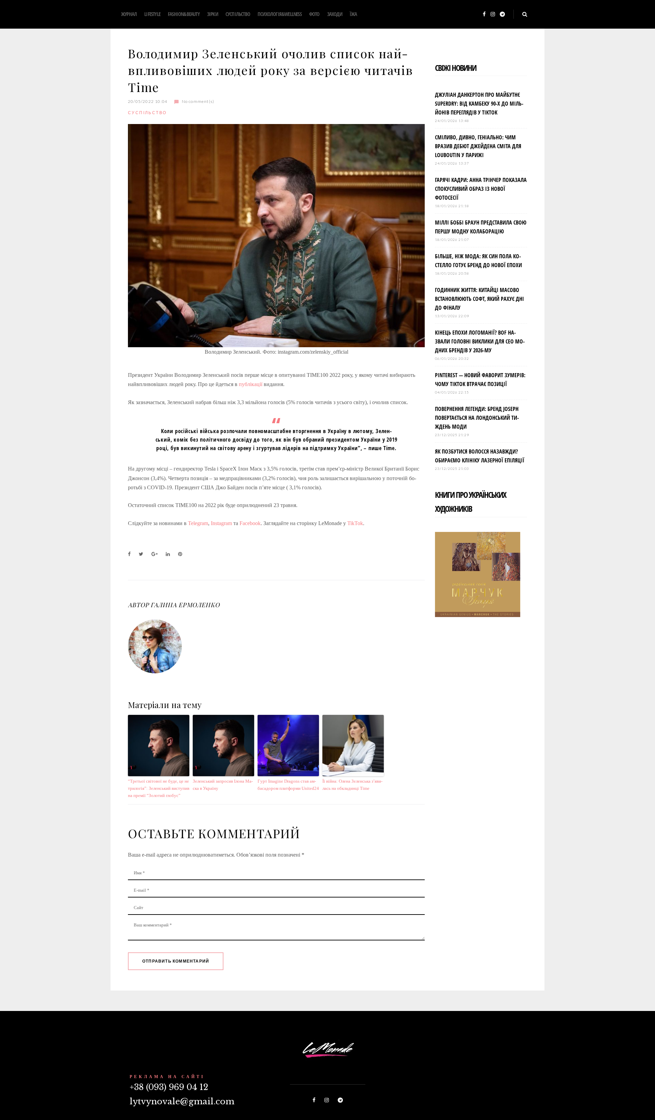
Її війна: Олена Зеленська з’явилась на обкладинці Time (352, 785)
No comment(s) (198, 101)
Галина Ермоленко (184, 605)
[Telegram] (502, 14)
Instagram (222, 523)
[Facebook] (484, 14)
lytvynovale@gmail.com (182, 1101)
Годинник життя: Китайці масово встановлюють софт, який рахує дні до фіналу (479, 298)
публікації (250, 384)
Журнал (129, 14)
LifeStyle (152, 14)
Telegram (198, 523)
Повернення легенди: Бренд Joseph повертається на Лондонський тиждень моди (477, 417)
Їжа (353, 14)
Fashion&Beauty (184, 14)
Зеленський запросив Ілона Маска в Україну (223, 785)
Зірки (212, 14)
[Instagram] (493, 14)
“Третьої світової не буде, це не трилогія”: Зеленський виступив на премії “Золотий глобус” (158, 788)
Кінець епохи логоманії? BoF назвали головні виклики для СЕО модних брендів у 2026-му (480, 341)
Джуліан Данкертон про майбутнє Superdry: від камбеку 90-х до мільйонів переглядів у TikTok (479, 103)
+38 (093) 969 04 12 (169, 1087)
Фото (314, 14)
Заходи (334, 14)
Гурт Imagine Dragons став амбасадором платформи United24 (288, 785)
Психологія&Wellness (280, 14)
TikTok (355, 523)
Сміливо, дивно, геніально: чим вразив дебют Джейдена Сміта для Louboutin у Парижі (478, 146)
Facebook (250, 523)
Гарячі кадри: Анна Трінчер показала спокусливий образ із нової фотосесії (481, 188)
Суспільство (237, 14)
